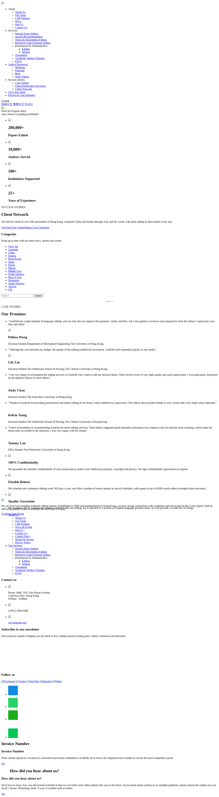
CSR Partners (22, 18)
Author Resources (18, 64)
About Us (20, 12)
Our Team (20, 15)
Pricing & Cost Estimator (21, 95)
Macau (12, 268)
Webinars (20, 67)
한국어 (29, 104)
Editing (26, 49)
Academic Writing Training (29, 58)
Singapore (13, 280)
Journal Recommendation (29, 36)
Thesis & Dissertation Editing (31, 39)
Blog (17, 73)
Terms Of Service (24, 539)
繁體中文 (18, 104)
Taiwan (12, 286)
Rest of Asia (14, 277)
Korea (11, 265)
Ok (3, 763)
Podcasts (19, 70)
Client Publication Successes (30, 85)
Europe (12, 255)
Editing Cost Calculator (36, 227)
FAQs (18, 61)
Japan (11, 261)
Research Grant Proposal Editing (32, 42)
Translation (21, 55)
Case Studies (22, 82)
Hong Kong (14, 258)
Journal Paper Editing (26, 33)
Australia (13, 249)
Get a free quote (16, 92)
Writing (26, 52)
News (18, 21)
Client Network (23, 89)
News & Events (23, 527)
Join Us (19, 24)
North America (16, 274)
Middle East (14, 271)
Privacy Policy (23, 542)
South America (16, 283)
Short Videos (22, 76)
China (11, 252)
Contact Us (21, 27)
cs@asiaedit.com (17, 622)
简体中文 (6, 104)
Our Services (15, 545)
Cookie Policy (22, 536)
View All (13, 246)
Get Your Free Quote (12, 227)
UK (10, 289)
